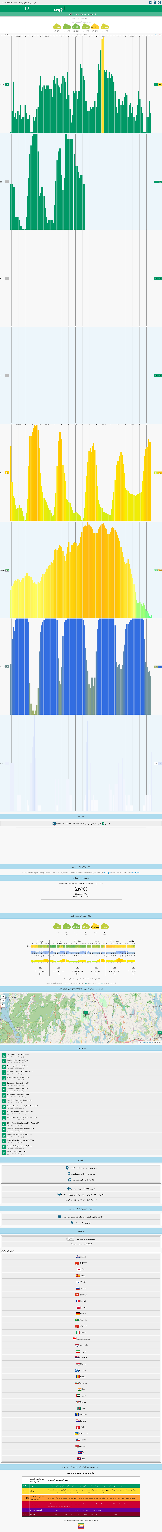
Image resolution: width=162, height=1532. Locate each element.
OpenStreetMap (148, 1042)
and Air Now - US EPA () (126, 872)
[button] (159, 1034)
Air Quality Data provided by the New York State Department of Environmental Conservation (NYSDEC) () (67, 872)
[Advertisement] (71, 845)
